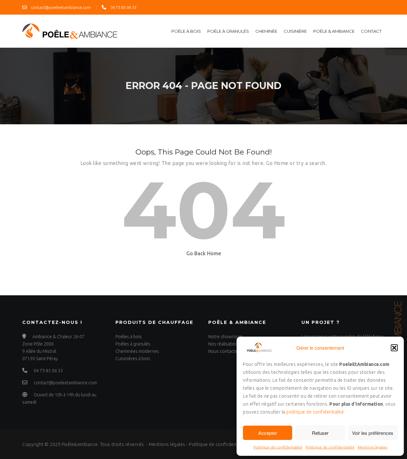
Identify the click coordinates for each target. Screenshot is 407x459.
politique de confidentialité (315, 411)
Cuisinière (295, 31)
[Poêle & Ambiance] (70, 30)
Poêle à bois (186, 31)
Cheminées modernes (137, 351)
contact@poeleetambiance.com (60, 7)
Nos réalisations (224, 343)
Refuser (320, 432)
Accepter (267, 432)
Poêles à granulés (132, 343)
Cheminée (266, 31)
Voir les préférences (372, 432)
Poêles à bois (128, 336)
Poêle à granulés (228, 31)
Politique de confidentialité (277, 447)
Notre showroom (225, 336)
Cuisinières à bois (132, 358)
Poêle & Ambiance (334, 31)
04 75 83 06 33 (122, 7)
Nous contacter (223, 351)
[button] (394, 348)
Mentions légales (372, 447)
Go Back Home (203, 253)
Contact (371, 31)
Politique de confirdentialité (218, 444)
